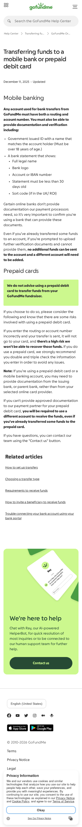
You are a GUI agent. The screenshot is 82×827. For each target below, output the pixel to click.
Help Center (11, 33)
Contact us (41, 663)
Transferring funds (35, 33)
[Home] (6, 5)
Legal (11, 768)
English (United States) (26, 703)
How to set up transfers (21, 467)
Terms (11, 751)
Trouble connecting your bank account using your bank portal (39, 516)
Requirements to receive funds (26, 490)
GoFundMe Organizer (61, 33)
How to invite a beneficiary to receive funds (35, 502)
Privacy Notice (18, 760)
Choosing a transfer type (22, 479)
